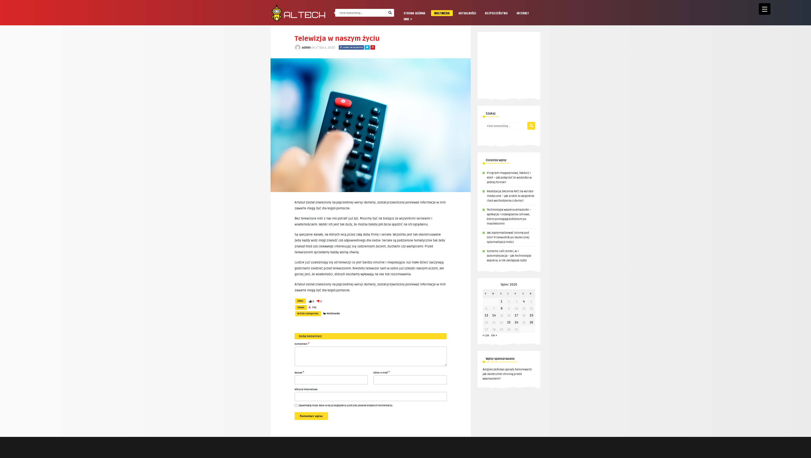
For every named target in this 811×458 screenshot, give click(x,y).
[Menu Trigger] (764, 9)
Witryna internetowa (306, 389)
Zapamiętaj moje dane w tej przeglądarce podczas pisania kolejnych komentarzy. (345, 405)
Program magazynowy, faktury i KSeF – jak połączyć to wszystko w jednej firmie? (509, 177)
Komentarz (302, 344)
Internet (523, 13)
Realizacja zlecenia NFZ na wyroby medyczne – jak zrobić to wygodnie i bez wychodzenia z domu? (510, 195)
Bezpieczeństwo (496, 13)
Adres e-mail (381, 372)
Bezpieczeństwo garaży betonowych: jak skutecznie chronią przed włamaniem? (507, 374)
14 (494, 315)
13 (486, 315)
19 (531, 315)
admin (306, 47)
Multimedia (442, 13)
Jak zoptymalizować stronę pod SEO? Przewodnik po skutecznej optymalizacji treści (508, 237)
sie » (494, 335)
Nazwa (299, 372)
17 (516, 315)
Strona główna (414, 13)
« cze (486, 335)
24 (516, 322)
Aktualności (467, 13)
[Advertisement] (518, 61)
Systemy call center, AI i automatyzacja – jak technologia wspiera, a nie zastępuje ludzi (509, 255)
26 (531, 322)
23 (508, 322)
